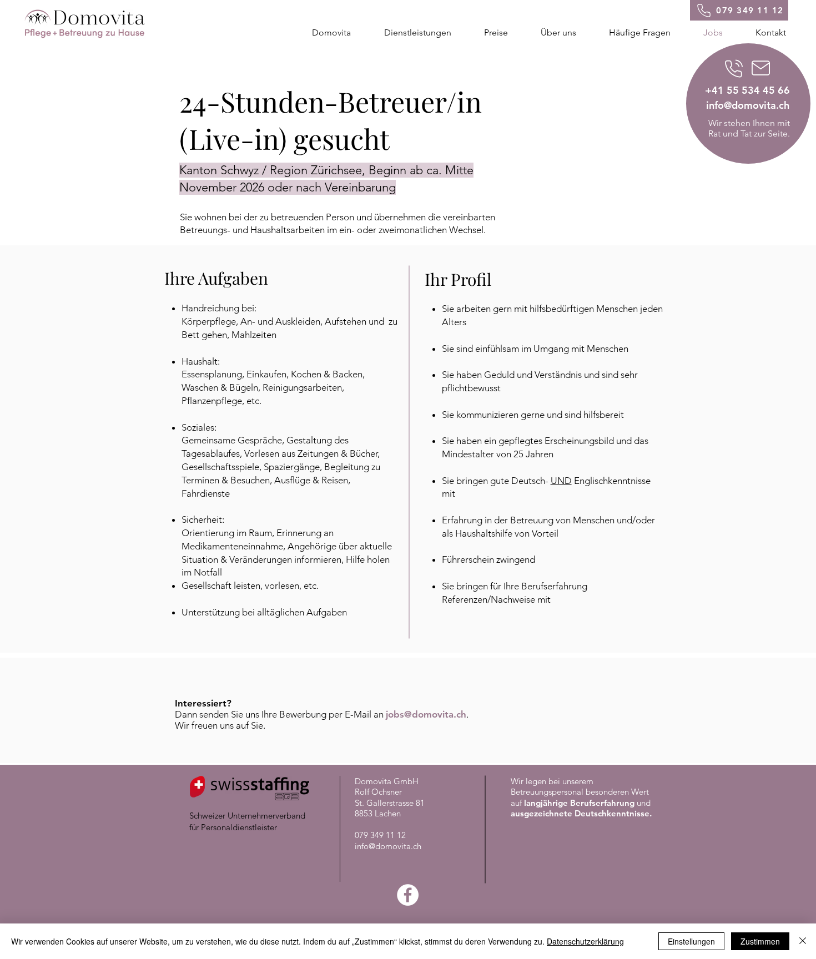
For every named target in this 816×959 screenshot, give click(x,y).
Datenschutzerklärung (585, 941)
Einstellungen (691, 941)
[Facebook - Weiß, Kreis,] (408, 895)
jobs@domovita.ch (426, 714)
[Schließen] (802, 941)
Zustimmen (760, 941)
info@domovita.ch (388, 846)
